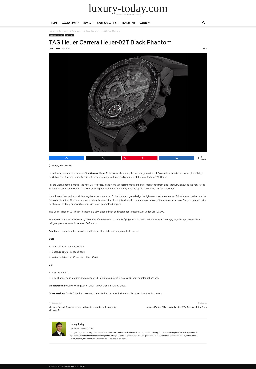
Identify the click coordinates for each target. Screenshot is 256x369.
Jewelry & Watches (71, 31)
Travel (87, 22)
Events (143, 22)
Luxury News (69, 22)
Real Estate (128, 22)
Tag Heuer (69, 35)
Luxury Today (54, 48)
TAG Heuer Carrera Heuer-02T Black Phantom (110, 42)
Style (59, 31)
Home (54, 22)
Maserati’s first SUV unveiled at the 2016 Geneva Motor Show (177, 307)
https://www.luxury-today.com (81, 328)
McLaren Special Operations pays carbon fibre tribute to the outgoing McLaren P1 (83, 309)
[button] (203, 23)
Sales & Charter (106, 22)
